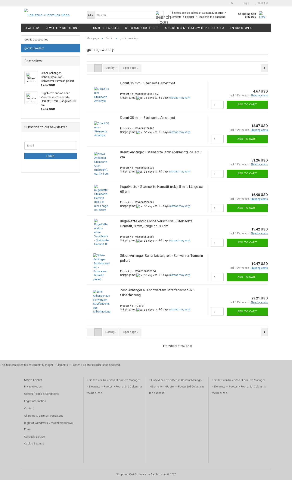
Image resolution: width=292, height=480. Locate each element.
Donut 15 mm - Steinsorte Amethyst (147, 83)
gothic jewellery (34, 48)
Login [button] (245, 3)
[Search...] (160, 15)
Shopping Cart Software (131, 474)
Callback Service (34, 436)
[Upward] (280, 474)
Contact (29, 408)
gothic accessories (36, 39)
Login (50, 156)
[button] (230, 3)
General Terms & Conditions (41, 393)
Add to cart (247, 104)
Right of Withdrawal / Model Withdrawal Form (48, 426)
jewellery (32, 28)
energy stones (241, 28)
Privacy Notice (32, 386)
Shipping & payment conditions (43, 415)
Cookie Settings (34, 443)
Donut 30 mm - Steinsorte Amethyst (147, 118)
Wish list (262, 3)
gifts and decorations (141, 28)
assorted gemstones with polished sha (194, 28)
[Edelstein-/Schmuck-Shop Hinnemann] (52, 15)
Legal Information (35, 401)
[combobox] (111, 68)
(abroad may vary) (179, 97)
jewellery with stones (63, 28)
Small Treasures (106, 28)
